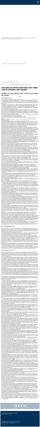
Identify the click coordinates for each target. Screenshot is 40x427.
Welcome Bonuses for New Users (6, 98)
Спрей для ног (15, 63)
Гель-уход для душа (32, 37)
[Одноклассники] (17, 406)
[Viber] (22, 406)
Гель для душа (13, 82)
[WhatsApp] (25, 406)
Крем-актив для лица (4, 37)
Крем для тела (8, 82)
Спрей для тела (3, 82)
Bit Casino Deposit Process (5, 97)
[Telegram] (20, 406)
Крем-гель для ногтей (22, 63)
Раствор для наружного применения (7, 63)
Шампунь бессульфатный (17, 38)
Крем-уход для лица (11, 37)
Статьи (7, 84)
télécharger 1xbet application (5, 279)
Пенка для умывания (18, 37)
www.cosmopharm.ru (3, 424)
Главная (2, 84)
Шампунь (17, 82)
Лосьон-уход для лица (25, 37)
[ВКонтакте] (15, 406)
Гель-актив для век (4, 38)
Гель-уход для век (10, 38)
